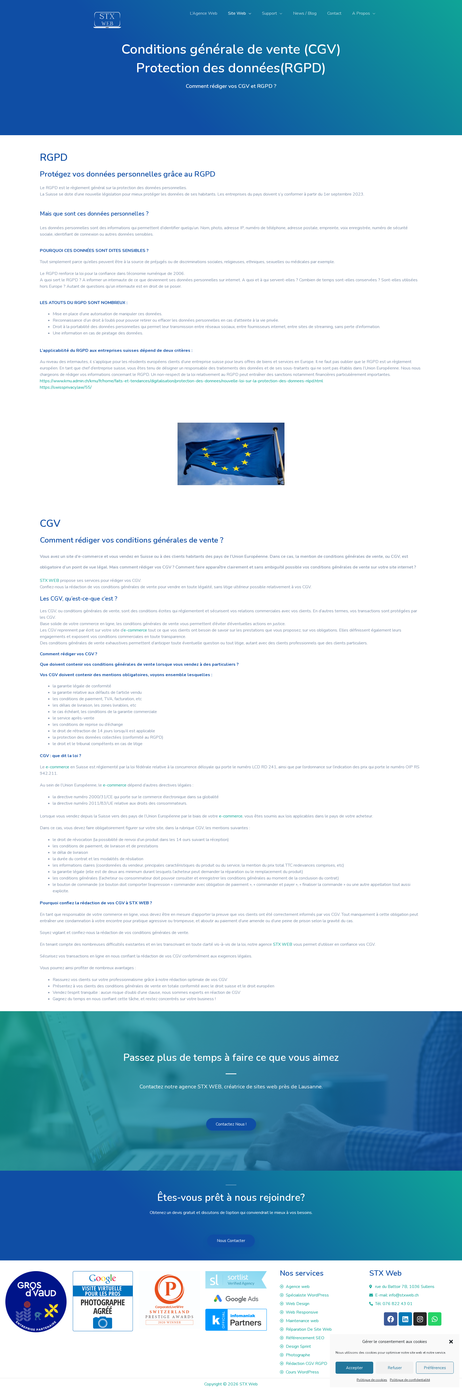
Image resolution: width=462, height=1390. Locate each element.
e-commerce (90, 556)
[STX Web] (107, 13)
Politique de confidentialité (410, 1380)
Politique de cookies (372, 1380)
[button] (451, 1341)
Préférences (435, 1367)
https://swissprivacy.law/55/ (66, 387)
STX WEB (49, 580)
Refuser (395, 1367)
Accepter (354, 1367)
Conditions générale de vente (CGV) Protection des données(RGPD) (231, 58)
